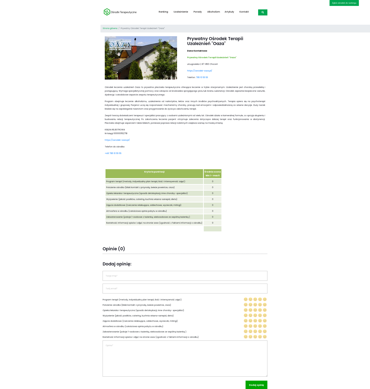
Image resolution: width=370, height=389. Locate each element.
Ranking (163, 11)
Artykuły (229, 11)
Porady (198, 11)
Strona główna (110, 28)
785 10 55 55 (202, 77)
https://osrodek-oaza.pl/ (199, 70)
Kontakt (244, 11)
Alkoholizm (213, 11)
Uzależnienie (181, 11)
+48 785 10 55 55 (113, 153)
